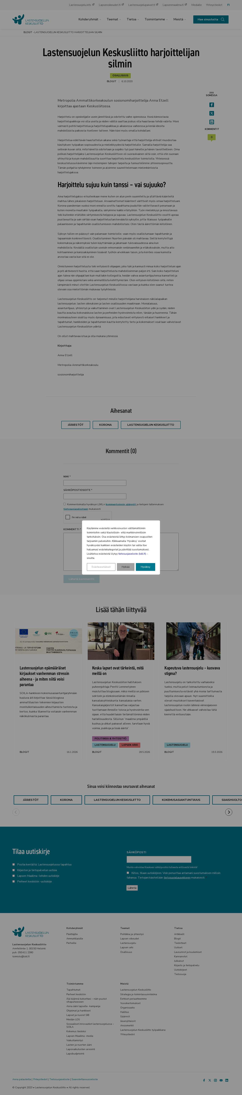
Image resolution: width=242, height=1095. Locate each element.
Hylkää (126, 567)
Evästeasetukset (101, 567)
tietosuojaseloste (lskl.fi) (132, 553)
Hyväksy (145, 567)
